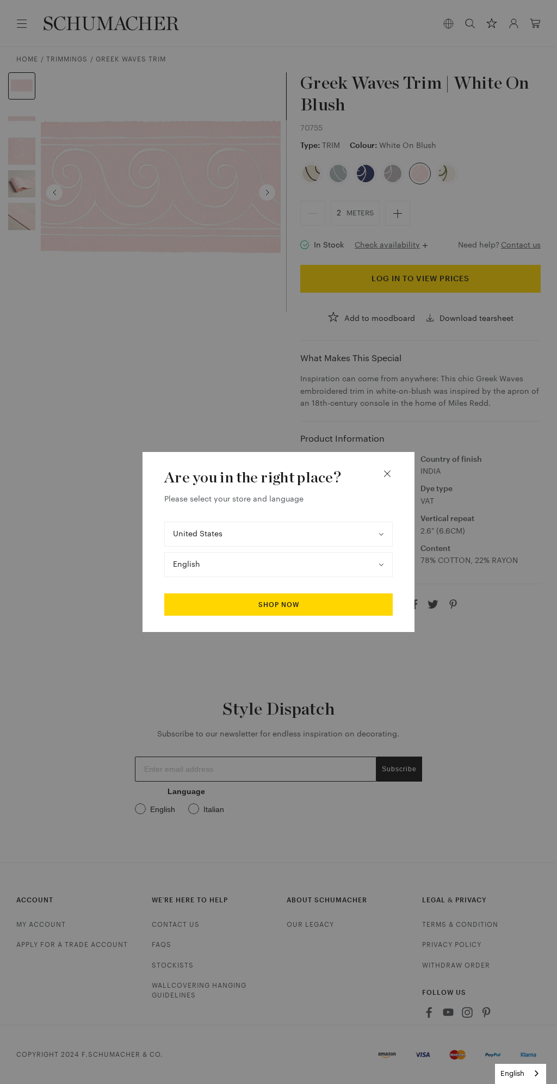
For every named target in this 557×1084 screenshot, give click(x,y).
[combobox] (520, 1074)
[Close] (387, 473)
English (512, 1073)
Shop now (278, 605)
